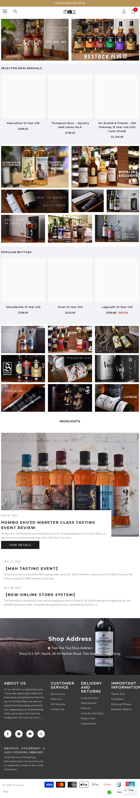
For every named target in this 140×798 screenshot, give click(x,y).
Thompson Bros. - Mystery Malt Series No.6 (70, 125)
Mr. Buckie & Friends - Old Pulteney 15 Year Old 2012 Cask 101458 (117, 127)
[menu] (5, 11)
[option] (70, 105)
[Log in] (124, 11)
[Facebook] (7, 734)
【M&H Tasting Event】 (32, 568)
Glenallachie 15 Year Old (23, 307)
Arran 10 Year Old (70, 307)
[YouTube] (30, 734)
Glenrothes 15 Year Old (23, 123)
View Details (20, 545)
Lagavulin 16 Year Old (117, 307)
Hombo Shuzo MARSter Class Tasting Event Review (48, 525)
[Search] (15, 11)
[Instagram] (19, 734)
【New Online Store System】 (40, 595)
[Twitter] (41, 734)
